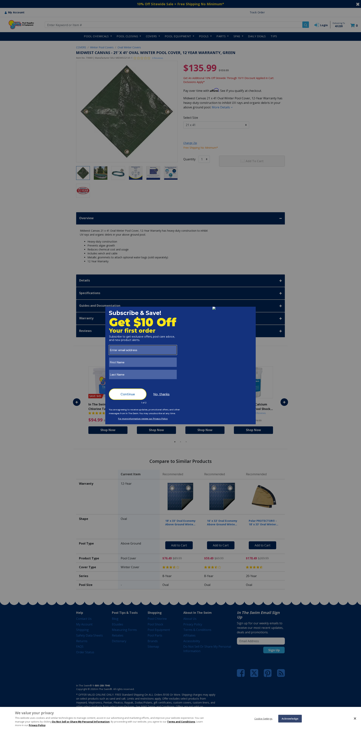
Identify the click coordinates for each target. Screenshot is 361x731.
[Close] (355, 718)
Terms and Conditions (181, 721)
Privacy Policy (37, 725)
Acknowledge (290, 718)
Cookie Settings (263, 718)
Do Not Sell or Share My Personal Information (81, 721)
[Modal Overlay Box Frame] (180, 365)
